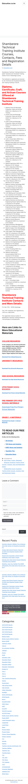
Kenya (3, 699)
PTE (8, 613)
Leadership (5, 722)
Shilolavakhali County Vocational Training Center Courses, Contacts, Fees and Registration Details (13, 471)
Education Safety (6, 664)
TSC (3, 755)
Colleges (4, 650)
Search (4, 529)
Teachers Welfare (7, 748)
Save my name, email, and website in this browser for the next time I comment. (14, 514)
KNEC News (5, 704)
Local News (5, 725)
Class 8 (4, 646)
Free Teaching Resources (9, 678)
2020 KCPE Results (7, 625)
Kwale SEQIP (5, 718)
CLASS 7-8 (11, 611)
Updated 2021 (6, 771)
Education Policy (6, 662)
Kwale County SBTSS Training (10, 715)
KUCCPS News (6, 713)
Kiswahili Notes (6, 701)
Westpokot (19, 460)
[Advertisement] (14, 22)
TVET (3, 764)
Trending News (6, 753)
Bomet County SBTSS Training (10, 639)
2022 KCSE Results (7, 634)
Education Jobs (6, 657)
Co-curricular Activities (8, 648)
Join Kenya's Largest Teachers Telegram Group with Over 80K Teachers (11, 607)
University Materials (7, 769)
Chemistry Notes (6, 643)
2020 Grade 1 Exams (9, 460)
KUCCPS (4, 708)
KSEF (3, 706)
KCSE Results (5, 697)
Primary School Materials (9, 734)
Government (5, 683)
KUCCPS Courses (7, 711)
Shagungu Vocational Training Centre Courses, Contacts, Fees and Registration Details (13, 464)
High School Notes (7, 685)
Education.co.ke (8, 3)
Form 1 (4, 671)
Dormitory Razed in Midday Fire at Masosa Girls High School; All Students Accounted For (13, 545)
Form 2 (4, 674)
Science (4, 743)
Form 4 (4, 676)
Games (4, 680)
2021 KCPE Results (7, 629)
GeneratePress (14, 781)
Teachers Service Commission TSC (11, 746)
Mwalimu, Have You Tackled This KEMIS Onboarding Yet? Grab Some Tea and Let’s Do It (13, 565)
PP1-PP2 (23, 611)
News (3, 727)
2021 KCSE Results (7, 632)
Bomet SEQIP (5, 641)
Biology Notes (6, 636)
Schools (4, 741)
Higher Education (6, 690)
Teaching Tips (6, 750)
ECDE (3, 655)
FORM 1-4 (5, 611)
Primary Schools (6, 736)
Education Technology (8, 667)
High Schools (5, 687)
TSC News (5, 760)
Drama (4, 653)
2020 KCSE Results (7, 627)
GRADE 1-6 (17, 611)
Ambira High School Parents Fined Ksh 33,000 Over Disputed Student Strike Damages (12, 551)
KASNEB (4, 613)
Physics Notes (6, 729)
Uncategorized (6, 767)
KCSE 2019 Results (7, 694)
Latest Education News (8, 720)
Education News (6, 660)
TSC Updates (5, 762)
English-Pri (5, 669)
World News (5, 774)
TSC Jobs (4, 757)
